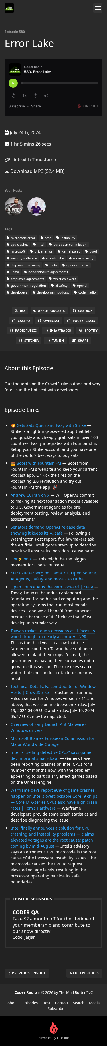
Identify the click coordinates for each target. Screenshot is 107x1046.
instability (67, 238)
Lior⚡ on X (22, 559)
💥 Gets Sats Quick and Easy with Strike (49, 425)
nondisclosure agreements (47, 272)
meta (53, 265)
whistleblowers (64, 279)
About (12, 1002)
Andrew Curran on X (31, 495)
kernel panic (70, 251)
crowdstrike (54, 258)
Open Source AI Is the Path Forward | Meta (52, 586)
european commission (70, 244)
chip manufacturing (25, 265)
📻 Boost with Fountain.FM (36, 463)
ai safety (61, 285)
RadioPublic (26, 330)
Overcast (51, 320)
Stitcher (31, 340)
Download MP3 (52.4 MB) (36, 171)
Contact (61, 1002)
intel (40, 244)
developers (18, 292)
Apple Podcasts (51, 310)
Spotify (91, 330)
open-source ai (77, 265)
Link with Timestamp (33, 160)
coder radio (87, 292)
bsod (93, 251)
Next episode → (84, 973)
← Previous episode (27, 973)
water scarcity (83, 258)
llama (14, 272)
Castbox (85, 310)
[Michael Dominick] (36, 207)
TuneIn (58, 340)
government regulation (28, 285)
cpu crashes (19, 244)
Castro (24, 320)
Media (94, 1002)
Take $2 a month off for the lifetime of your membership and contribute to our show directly (53, 921)
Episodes (30, 1002)
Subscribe (56, 1008)
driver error (43, 251)
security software (23, 258)
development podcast (52, 292)
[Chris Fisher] (14, 207)
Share (83, 340)
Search (78, 1002)
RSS (22, 310)
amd (47, 238)
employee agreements (27, 279)
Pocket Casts (84, 320)
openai (81, 285)
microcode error (22, 238)
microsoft (17, 251)
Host (46, 1002)
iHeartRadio (60, 330)
